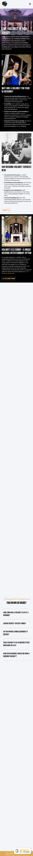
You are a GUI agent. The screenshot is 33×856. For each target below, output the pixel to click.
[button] (30, 3)
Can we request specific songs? (14, 623)
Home (4, 25)
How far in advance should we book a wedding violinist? (16, 655)
